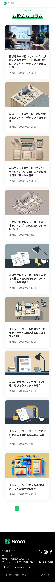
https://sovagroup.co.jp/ (19, 567)
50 (38, 508)
